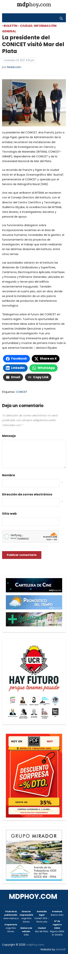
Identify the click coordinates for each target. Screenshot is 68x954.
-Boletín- (10, 26)
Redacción (14, 67)
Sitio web (9, 513)
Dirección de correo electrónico (27, 494)
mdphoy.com (33, 896)
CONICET (21, 392)
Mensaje (9, 436)
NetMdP (61, 949)
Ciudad (26, 26)
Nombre (8, 475)
